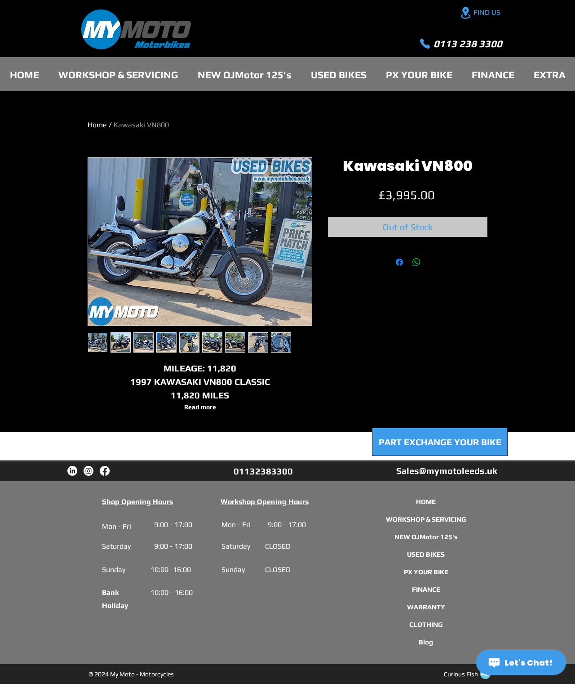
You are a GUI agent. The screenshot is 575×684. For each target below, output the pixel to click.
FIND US (486, 12)
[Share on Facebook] (399, 262)
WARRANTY (426, 607)
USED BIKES (426, 554)
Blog (426, 642)
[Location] (465, 13)
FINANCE (426, 589)
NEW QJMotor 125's (426, 537)
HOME (426, 501)
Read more (200, 407)
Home (97, 125)
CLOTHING (426, 624)
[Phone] (424, 44)
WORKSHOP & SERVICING (426, 519)
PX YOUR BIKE (426, 572)
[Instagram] (88, 471)
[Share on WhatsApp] (416, 262)
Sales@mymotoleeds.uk (446, 470)
